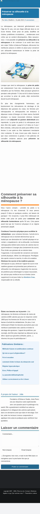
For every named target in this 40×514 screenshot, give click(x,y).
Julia (5, 20)
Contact (27, 491)
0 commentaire (29, 20)
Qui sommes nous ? (18, 493)
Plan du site (20, 491)
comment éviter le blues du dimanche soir (18, 362)
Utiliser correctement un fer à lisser (15, 379)
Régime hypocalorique (11, 366)
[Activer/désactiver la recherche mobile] (31, 3)
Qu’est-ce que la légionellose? (13, 353)
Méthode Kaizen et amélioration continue (17, 349)
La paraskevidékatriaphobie (12, 375)
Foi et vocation (8, 357)
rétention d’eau (29, 277)
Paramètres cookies (31, 493)
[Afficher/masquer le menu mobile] (37, 3)
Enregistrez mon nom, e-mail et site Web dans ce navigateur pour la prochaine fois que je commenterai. (19, 458)
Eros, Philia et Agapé (10, 370)
